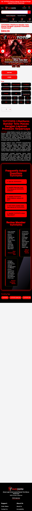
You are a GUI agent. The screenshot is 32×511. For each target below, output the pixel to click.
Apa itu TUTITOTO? (14, 181)
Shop (2, 7)
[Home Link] (10, 8)
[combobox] (14, 12)
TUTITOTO (4, 132)
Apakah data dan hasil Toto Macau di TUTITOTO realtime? (15, 189)
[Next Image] (29, 51)
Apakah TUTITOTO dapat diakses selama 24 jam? (15, 198)
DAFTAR (9, 72)
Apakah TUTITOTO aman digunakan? (16, 214)
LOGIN (9, 77)
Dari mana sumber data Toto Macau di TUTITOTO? (16, 206)
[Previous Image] (3, 51)
